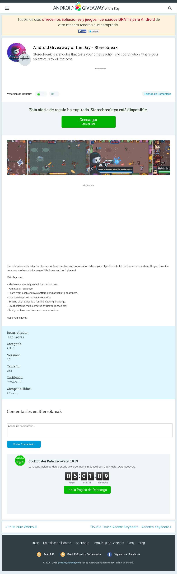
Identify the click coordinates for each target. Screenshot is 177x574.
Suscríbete (81, 543)
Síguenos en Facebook (127, 554)
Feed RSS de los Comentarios (84, 554)
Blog (142, 543)
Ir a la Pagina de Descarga (87, 490)
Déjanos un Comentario (157, 94)
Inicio (36, 543)
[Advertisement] (102, 78)
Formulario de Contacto (108, 543)
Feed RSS (49, 554)
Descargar (88, 121)
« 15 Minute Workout (21, 527)
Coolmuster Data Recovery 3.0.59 (53, 461)
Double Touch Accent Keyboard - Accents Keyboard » (131, 527)
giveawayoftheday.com (69, 562)
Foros (131, 543)
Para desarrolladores (57, 543)
